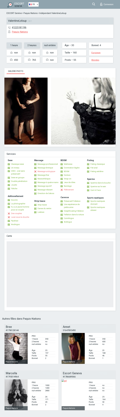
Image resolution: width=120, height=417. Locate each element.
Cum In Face (95, 190)
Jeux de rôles (69, 182)
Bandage (68, 186)
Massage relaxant (45, 190)
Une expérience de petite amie (72, 205)
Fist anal (93, 168)
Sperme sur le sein (98, 186)
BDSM (66, 171)
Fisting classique (97, 164)
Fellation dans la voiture (74, 214)
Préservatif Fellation (72, 201)
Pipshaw (14, 221)
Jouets (14, 185)
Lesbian (41, 212)
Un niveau (15, 168)
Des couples (16, 213)
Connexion (108, 4)
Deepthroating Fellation (74, 211)
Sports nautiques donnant (97, 202)
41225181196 (19, 27)
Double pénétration (19, 181)
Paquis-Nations (31, 13)
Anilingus (68, 222)
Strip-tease (42, 205)
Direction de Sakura (46, 193)
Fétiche (14, 188)
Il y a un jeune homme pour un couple (20, 208)
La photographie (18, 203)
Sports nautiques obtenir (97, 208)
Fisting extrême (96, 171)
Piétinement (69, 190)
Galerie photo (15, 71)
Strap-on (67, 179)
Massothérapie (44, 179)
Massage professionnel (48, 164)
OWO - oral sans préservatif (18, 172)
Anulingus (15, 224)
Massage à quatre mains (48, 182)
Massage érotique (45, 168)
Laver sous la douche (20, 217)
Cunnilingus (69, 218)
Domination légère (71, 168)
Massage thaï (43, 175)
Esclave (67, 175)
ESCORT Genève (14, 13)
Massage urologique (46, 171)
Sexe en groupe (17, 177)
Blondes (95, 60)
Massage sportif (45, 186)
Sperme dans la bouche (100, 183)
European (96, 52)
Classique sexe (17, 164)
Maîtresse (68, 164)
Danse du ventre (44, 208)
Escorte (14, 200)
